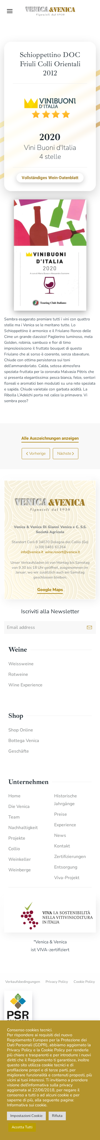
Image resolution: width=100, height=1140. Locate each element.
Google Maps (50, 589)
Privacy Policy (57, 981)
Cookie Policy (84, 981)
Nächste (64, 453)
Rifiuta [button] (57, 1115)
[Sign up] (89, 627)
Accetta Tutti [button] (22, 1127)
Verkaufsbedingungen (22, 981)
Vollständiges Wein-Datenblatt (50, 178)
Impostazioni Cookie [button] (26, 1115)
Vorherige (37, 453)
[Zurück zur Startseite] (50, 11)
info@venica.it (32, 552)
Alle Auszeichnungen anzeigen (50, 438)
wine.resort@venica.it (62, 552)
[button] (9, 11)
